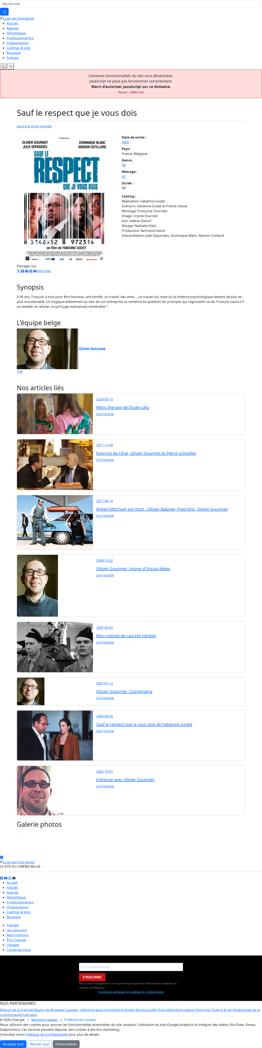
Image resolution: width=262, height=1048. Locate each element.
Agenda (12, 28)
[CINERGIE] (17, 18)
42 (123, 176)
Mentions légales (44, 1020)
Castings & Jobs (18, 48)
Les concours (17, 930)
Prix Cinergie (16, 940)
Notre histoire (17, 935)
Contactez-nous (19, 950)
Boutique (14, 53)
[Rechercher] (4, 12)
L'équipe (13, 945)
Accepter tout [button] (13, 1044)
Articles (12, 23)
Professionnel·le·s (20, 38)
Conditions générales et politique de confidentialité (131, 992)
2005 (125, 142)
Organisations (18, 43)
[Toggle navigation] (3, 66)
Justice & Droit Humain (34, 126)
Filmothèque (16, 33)
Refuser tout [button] (39, 1044)
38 (123, 165)
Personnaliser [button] (66, 1044)
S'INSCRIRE (92, 977)
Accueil (12, 882)
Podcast (13, 57)
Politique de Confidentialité (47, 1034)
